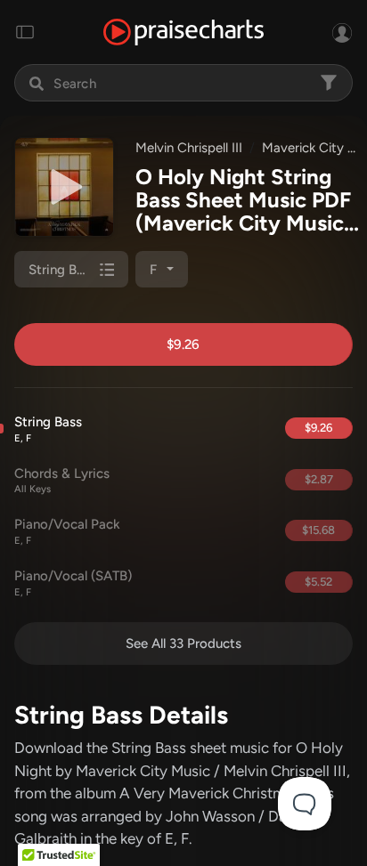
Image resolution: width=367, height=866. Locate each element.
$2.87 (319, 479)
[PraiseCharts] (183, 32)
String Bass (48, 429)
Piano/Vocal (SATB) (73, 583)
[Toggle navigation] (25, 32)
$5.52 (318, 581)
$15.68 (318, 530)
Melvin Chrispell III (188, 148)
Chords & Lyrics (62, 480)
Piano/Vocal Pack (67, 531)
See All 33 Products (183, 643)
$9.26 (183, 344)
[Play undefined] (64, 186)
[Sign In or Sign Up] (342, 32)
